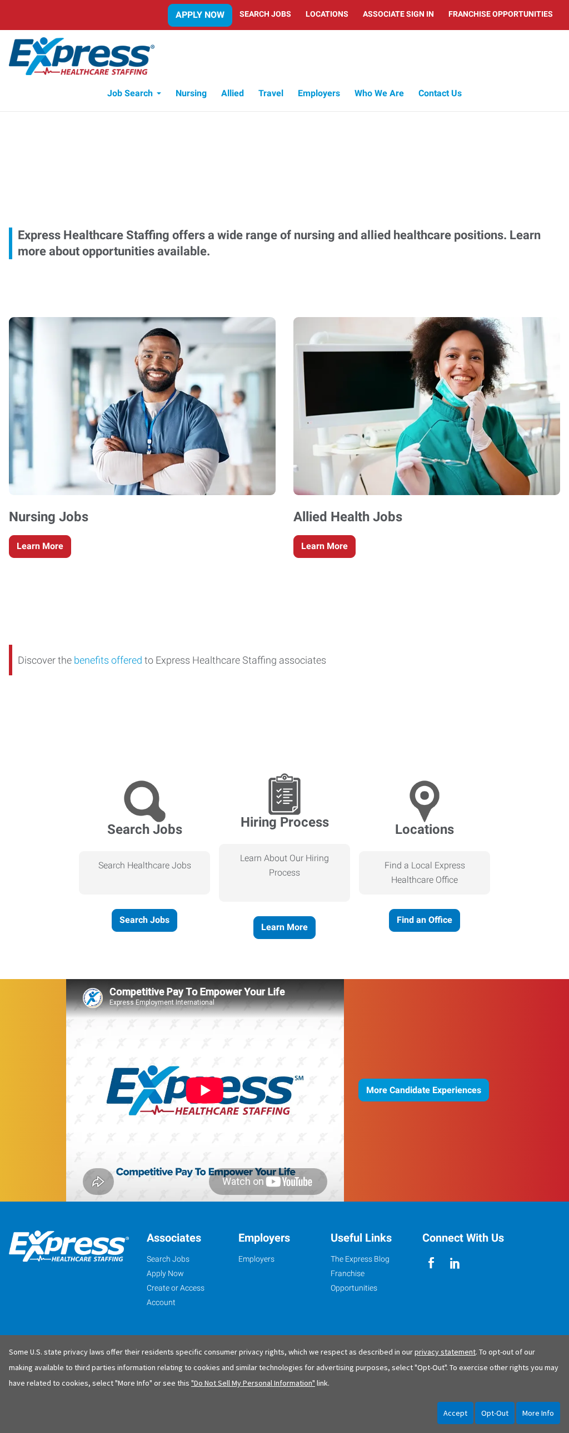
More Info (538, 1413)
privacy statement (445, 1352)
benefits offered (108, 660)
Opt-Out (494, 1413)
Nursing (191, 93)
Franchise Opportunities (500, 13)
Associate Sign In (398, 13)
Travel (270, 93)
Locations (327, 13)
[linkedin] (455, 1263)
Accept (455, 1413)
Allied (232, 93)
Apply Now (200, 14)
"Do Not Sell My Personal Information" (253, 1383)
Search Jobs (265, 13)
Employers (319, 93)
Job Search (130, 93)
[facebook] (431, 1263)
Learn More (40, 546)
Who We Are (379, 93)
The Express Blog (360, 1258)
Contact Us (440, 93)
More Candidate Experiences (423, 1090)
